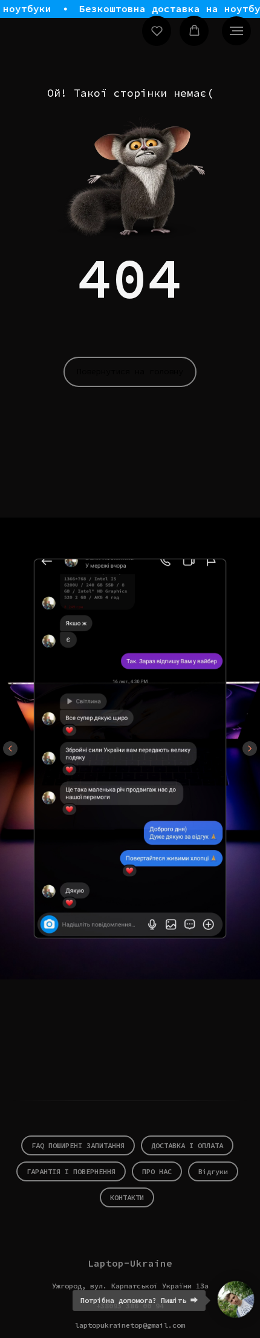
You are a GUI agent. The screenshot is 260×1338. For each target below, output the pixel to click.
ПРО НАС (157, 1171)
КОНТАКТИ (127, 1197)
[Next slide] (249, 748)
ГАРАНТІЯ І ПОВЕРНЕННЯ (71, 1171)
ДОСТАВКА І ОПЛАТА (187, 1145)
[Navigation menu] (236, 31)
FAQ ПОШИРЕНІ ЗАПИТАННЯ (78, 1145)
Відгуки (213, 1171)
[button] (157, 30)
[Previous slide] (10, 748)
